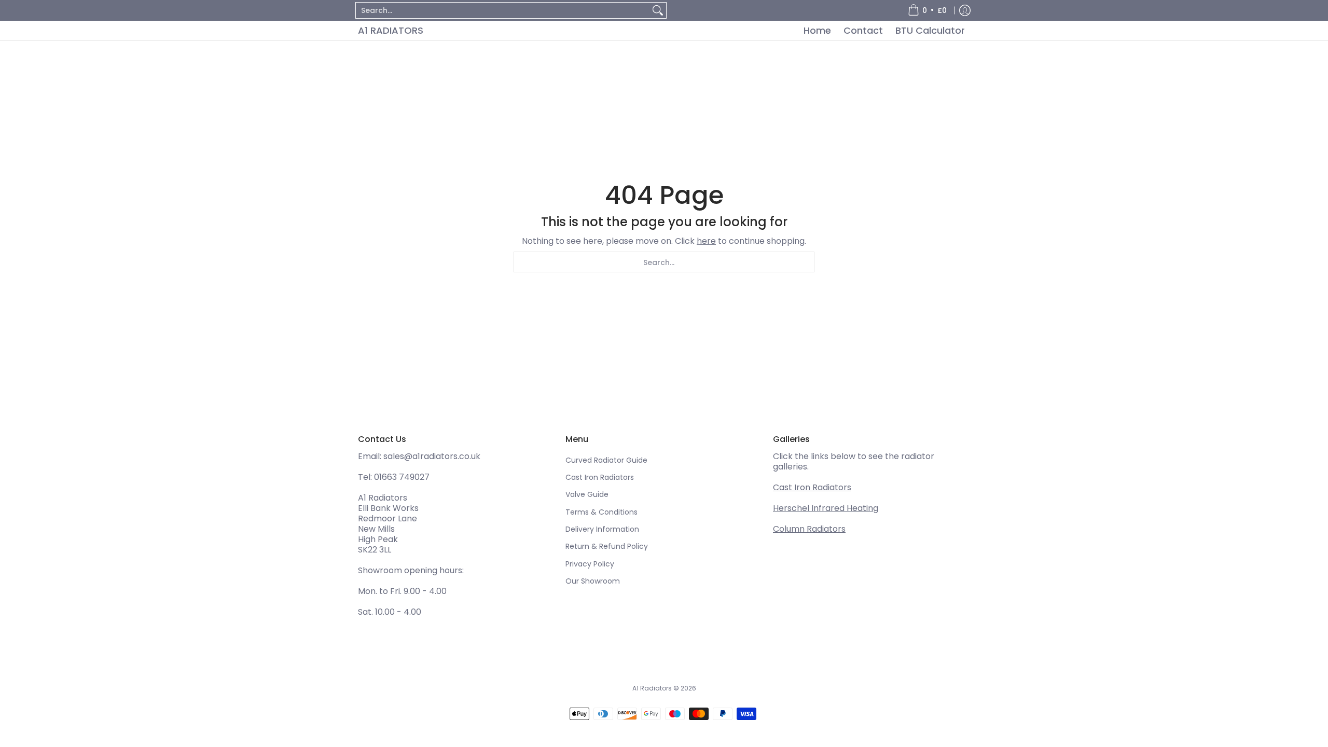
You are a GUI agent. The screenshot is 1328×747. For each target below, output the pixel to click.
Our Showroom (592, 581)
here (706, 241)
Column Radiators (809, 529)
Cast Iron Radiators (599, 477)
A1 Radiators (390, 30)
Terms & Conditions (601, 512)
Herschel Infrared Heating (825, 508)
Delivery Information (602, 529)
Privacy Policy (589, 564)
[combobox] (502, 10)
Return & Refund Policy (606, 546)
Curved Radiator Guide (606, 460)
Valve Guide (586, 494)
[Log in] (965, 10)
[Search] (657, 10)
